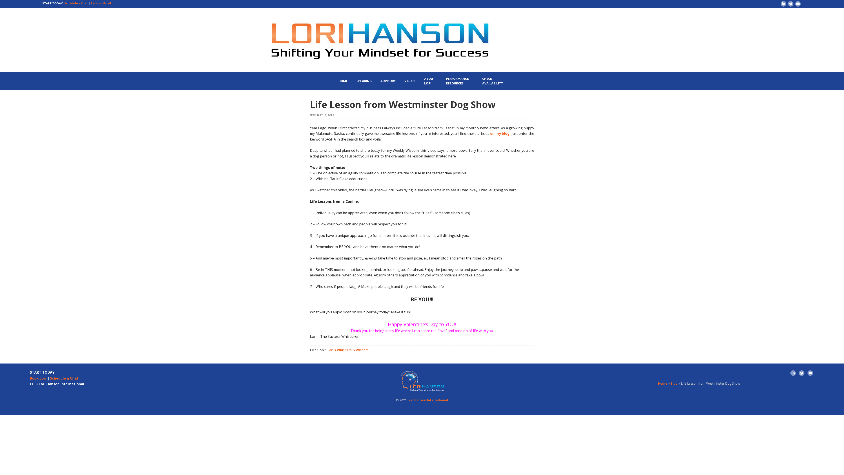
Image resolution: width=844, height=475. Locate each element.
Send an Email (101, 3)
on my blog (500, 133)
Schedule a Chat (76, 3)
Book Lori (38, 378)
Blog (674, 383)
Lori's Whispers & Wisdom (348, 350)
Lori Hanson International (427, 400)
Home (662, 383)
